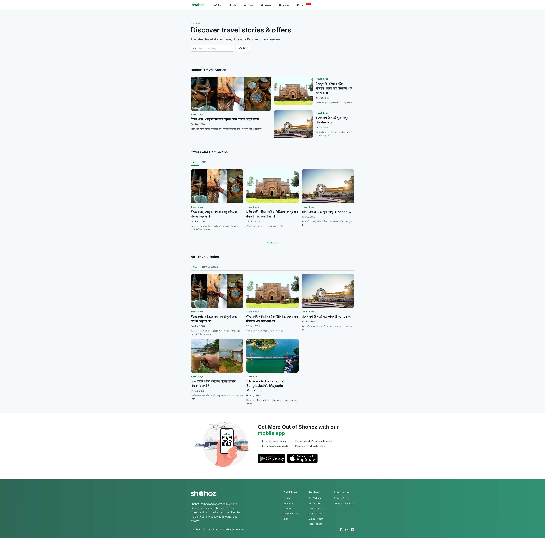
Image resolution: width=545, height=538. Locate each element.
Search (243, 48)
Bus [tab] (204, 162)
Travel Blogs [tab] (210, 267)
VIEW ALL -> (272, 242)
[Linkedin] (352, 530)
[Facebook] (341, 530)
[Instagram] (347, 530)
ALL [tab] (195, 162)
